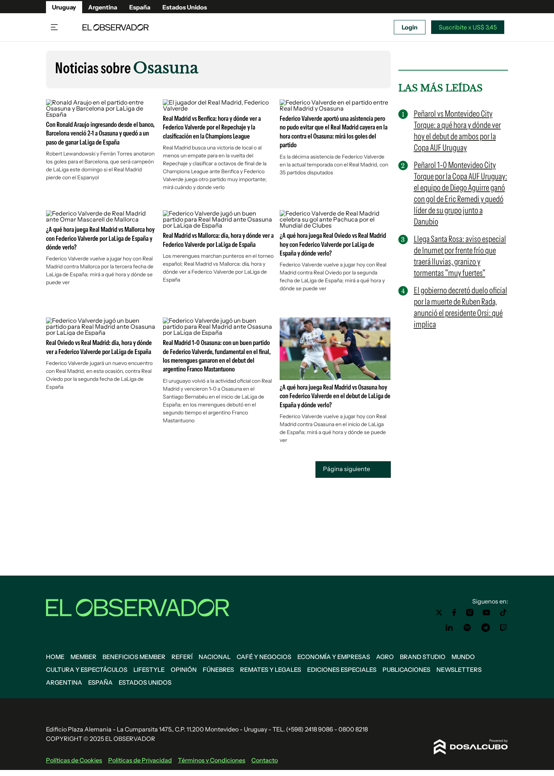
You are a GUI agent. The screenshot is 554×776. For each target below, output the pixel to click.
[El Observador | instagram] (470, 612)
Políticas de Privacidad (140, 760)
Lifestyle (149, 669)
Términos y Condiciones (211, 760)
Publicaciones (406, 669)
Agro (385, 657)
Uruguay (64, 7)
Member (83, 657)
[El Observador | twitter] (439, 612)
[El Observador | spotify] (467, 627)
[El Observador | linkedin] (449, 627)
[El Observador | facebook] (454, 612)
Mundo (463, 657)
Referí (182, 657)
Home (55, 657)
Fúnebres (218, 669)
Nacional (215, 657)
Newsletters (459, 669)
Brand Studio (422, 657)
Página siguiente (347, 469)
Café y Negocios (264, 657)
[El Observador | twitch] (503, 627)
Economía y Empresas (333, 657)
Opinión (184, 669)
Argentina (102, 7)
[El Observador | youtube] (486, 612)
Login (410, 27)
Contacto (264, 760)
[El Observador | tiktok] (503, 612)
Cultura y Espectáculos (86, 669)
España (139, 7)
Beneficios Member (134, 657)
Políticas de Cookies (74, 760)
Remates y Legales (270, 669)
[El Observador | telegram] (485, 627)
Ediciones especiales (341, 669)
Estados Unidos (184, 7)
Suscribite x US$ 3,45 (468, 27)
